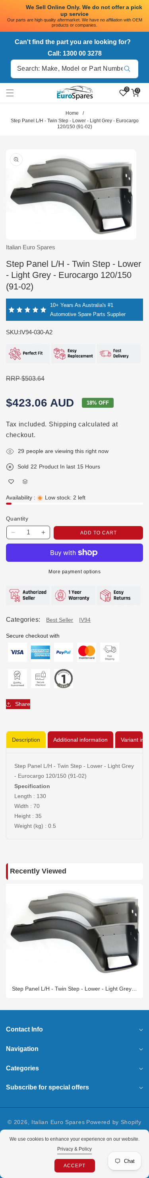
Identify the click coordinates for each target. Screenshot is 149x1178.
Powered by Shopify (113, 1122)
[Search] (127, 69)
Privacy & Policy (74, 1149)
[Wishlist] (11, 482)
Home (72, 113)
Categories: (23, 619)
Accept (74, 1165)
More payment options (74, 572)
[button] (14, 93)
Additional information (80, 739)
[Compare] (25, 482)
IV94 (85, 620)
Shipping (63, 424)
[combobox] (74, 69)
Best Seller (59, 620)
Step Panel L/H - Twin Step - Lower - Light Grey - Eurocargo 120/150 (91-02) (73, 988)
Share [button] (22, 704)
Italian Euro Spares (58, 1122)
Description (26, 739)
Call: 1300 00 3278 (75, 53)
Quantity (17, 518)
